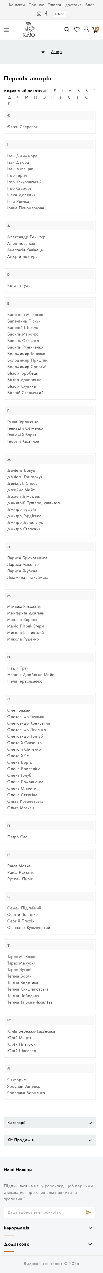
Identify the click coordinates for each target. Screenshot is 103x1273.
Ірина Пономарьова (25, 208)
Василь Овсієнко (23, 341)
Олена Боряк (19, 762)
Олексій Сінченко (24, 749)
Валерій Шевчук (22, 328)
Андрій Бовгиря (22, 256)
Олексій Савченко (24, 743)
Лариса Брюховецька (27, 558)
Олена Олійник (22, 788)
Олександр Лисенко (26, 730)
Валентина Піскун (23, 321)
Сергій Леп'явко (22, 914)
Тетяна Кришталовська (27, 989)
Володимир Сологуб (27, 367)
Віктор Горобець (22, 373)
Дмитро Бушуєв (21, 509)
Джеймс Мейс (21, 490)
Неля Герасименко (24, 681)
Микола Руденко (23, 639)
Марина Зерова (22, 619)
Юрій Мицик (19, 1038)
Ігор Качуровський (24, 182)
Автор (56, 52)
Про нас (36, 5)
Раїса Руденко (21, 872)
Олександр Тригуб (25, 736)
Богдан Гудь (18, 285)
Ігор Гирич (17, 175)
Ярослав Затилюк (23, 1086)
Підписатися (88, 1212)
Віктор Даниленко (24, 380)
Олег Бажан (18, 710)
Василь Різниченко (25, 347)
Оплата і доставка (65, 5)
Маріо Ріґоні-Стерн (25, 626)
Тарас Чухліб (19, 970)
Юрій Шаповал (21, 1051)
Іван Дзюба (18, 162)
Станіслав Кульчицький (28, 927)
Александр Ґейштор (26, 237)
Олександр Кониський (28, 723)
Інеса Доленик (21, 195)
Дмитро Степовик (23, 529)
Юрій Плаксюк (21, 1044)
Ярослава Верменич (26, 1093)
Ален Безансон (21, 243)
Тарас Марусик (21, 963)
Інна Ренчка (18, 201)
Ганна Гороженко (23, 422)
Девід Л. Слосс (22, 483)
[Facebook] (46, 14)
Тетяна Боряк (19, 976)
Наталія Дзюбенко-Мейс (30, 675)
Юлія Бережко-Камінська (31, 1031)
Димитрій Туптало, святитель (34, 503)
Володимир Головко (26, 354)
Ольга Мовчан (20, 808)
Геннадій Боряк (21, 435)
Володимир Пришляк (27, 360)
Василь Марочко (22, 334)
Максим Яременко (24, 606)
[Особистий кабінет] (86, 29)
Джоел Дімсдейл (24, 496)
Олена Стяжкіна (22, 795)
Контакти (17, 5)
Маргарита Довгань (25, 613)
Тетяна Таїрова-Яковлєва (30, 1002)
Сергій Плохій (21, 921)
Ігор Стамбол (19, 188)
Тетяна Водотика (22, 983)
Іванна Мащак (20, 169)
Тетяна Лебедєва (23, 996)
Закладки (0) (77, 29)
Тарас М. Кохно (21, 957)
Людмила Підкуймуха (27, 577)
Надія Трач (17, 668)
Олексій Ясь (19, 756)
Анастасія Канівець (25, 250)
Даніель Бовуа (21, 470)
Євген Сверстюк (22, 127)
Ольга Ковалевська (25, 801)
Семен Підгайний (24, 908)
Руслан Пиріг (19, 879)
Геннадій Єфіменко (25, 428)
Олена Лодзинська (25, 782)
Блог (89, 5)
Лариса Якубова (22, 571)
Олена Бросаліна (23, 769)
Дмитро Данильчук (25, 522)
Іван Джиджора (22, 156)
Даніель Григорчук (24, 477)
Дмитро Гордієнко (24, 516)
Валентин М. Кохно (25, 314)
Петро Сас (17, 837)
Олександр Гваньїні (25, 717)
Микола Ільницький (25, 632)
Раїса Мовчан (19, 866)
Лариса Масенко (23, 564)
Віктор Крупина (21, 386)
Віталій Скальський (25, 393)
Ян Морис (16, 1080)
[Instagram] (39, 13)
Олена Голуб (19, 775)
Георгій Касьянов (23, 441)
